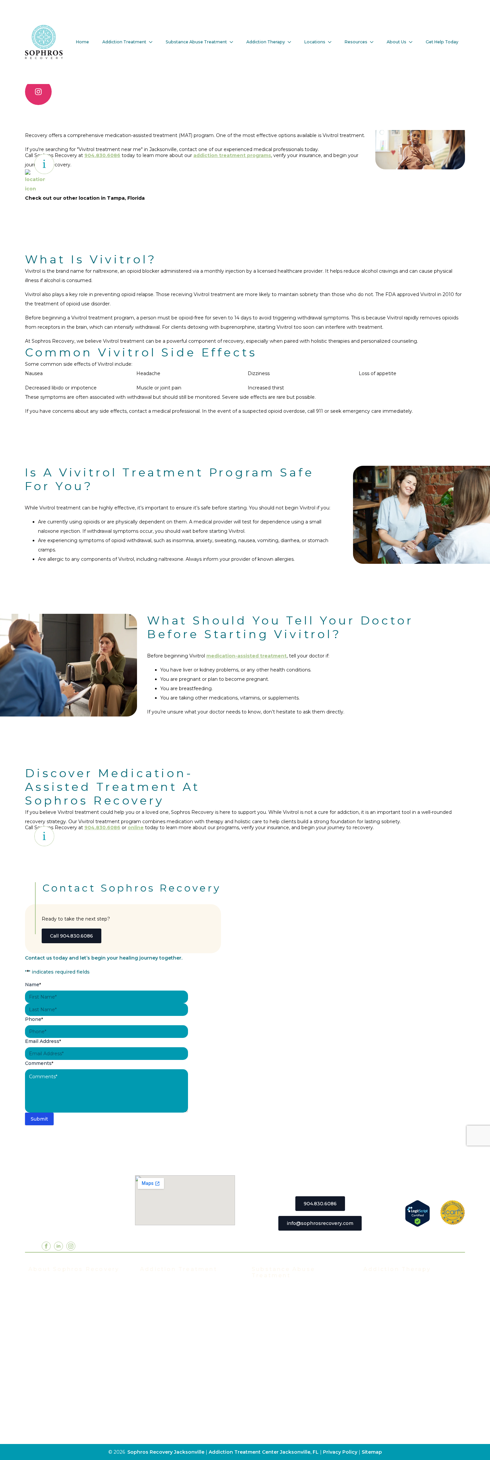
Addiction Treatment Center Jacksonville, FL (264, 1452)
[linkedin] (58, 1246)
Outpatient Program (164, 1344)
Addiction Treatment (124, 41)
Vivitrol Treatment (162, 1374)
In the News (43, 1324)
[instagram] (38, 91)
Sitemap (372, 1452)
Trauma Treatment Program (173, 1354)
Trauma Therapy (383, 1344)
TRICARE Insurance (52, 1354)
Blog (33, 1404)
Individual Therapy (385, 1304)
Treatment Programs (165, 1284)
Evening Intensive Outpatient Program (187, 1314)
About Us (396, 41)
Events (36, 1314)
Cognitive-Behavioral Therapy (399, 1384)
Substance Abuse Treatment (196, 41)
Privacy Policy (341, 1452)
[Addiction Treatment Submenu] (152, 42)
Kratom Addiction (272, 1350)
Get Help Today (442, 41)
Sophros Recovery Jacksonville (165, 1452)
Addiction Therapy (265, 41)
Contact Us (41, 1414)
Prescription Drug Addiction (286, 1380)
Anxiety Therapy (383, 1354)
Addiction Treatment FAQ (59, 1304)
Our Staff (39, 1294)
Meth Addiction (270, 1360)
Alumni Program (382, 1324)
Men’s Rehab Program (167, 1394)
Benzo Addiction (272, 1310)
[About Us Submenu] (412, 42)
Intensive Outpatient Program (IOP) (183, 1304)
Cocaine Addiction (273, 1320)
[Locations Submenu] (331, 42)
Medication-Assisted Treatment (178, 1364)
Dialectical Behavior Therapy (398, 1394)
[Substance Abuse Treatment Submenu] (233, 42)
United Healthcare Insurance (63, 1374)
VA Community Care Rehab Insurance (73, 1384)
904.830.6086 (102, 828)
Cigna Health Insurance (56, 1364)
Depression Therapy (388, 1364)
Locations (314, 41)
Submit (39, 1119)
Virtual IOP (153, 1324)
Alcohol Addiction (273, 1300)
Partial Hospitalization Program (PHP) (185, 1294)
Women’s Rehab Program (171, 1384)
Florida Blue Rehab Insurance (64, 1344)
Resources (356, 41)
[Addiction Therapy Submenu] (291, 42)
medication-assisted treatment (246, 656)
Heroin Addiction (272, 1340)
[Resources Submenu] (373, 42)
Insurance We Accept (54, 1334)
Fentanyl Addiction (274, 1400)
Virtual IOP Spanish (163, 1334)
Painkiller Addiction (275, 1390)
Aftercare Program (385, 1314)
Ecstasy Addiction (273, 1330)
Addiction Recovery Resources (65, 1394)
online (136, 828)
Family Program (382, 1334)
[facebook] (46, 1246)
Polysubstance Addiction (282, 1370)
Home (82, 41)
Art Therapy (377, 1374)
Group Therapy (381, 1294)
